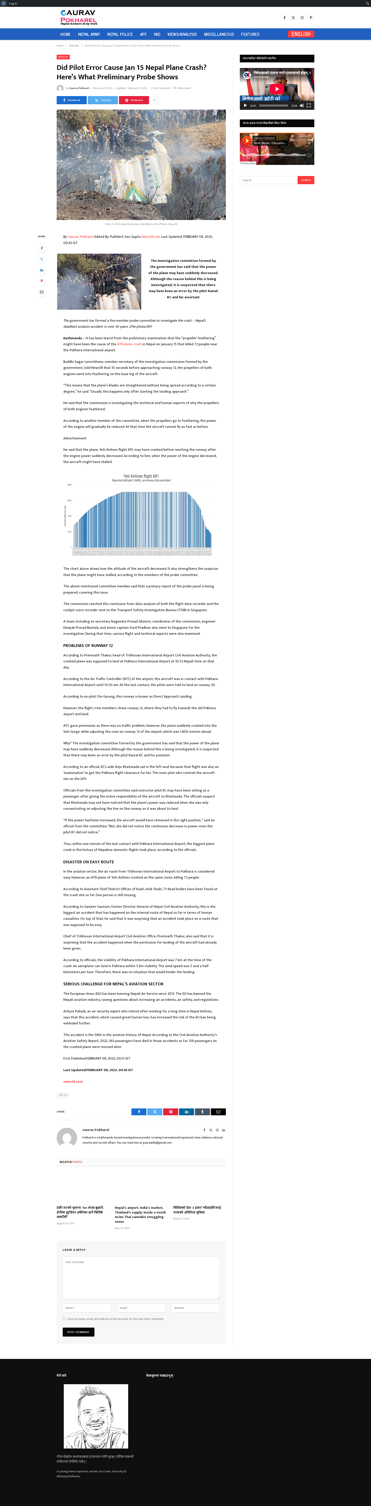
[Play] (245, 105)
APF (143, 34)
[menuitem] (4, 3)
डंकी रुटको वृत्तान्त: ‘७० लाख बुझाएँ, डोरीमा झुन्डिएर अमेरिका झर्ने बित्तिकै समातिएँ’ (80, 1213)
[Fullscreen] (309, 105)
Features (250, 34)
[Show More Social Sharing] (154, 100)
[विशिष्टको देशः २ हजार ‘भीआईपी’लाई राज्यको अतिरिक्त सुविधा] (199, 1187)
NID (157, 34)
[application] (277, 89)
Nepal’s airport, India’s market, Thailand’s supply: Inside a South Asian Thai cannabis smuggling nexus (140, 1215)
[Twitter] (41, 259)
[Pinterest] (41, 281)
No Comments (163, 88)
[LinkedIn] (41, 270)
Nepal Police (120, 34)
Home (65, 34)
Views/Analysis (182, 34)
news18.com (73, 1082)
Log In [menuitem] (13, 3)
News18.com (150, 237)
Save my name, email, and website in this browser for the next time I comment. (115, 1318)
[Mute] (302, 105)
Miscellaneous (219, 34)
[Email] (41, 292)
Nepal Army (89, 34)
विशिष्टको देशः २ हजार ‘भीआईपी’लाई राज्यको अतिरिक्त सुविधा (197, 1210)
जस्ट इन (63, 1095)
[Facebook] (41, 248)
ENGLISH (301, 34)
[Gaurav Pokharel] (87, 17)
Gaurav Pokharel (79, 88)
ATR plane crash (129, 344)
